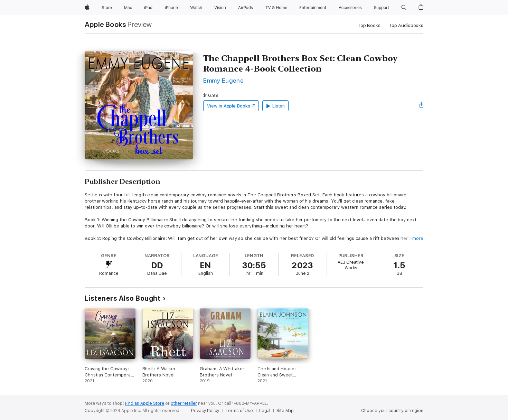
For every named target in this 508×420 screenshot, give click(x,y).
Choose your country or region (392, 410)
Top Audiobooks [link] (406, 25)
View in (228, 106)
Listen (278, 106)
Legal (264, 410)
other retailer (184, 403)
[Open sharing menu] (421, 105)
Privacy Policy (205, 410)
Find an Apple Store (144, 403)
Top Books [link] (369, 25)
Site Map (285, 410)
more (417, 238)
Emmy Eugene (223, 80)
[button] (403, 7)
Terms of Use (239, 410)
